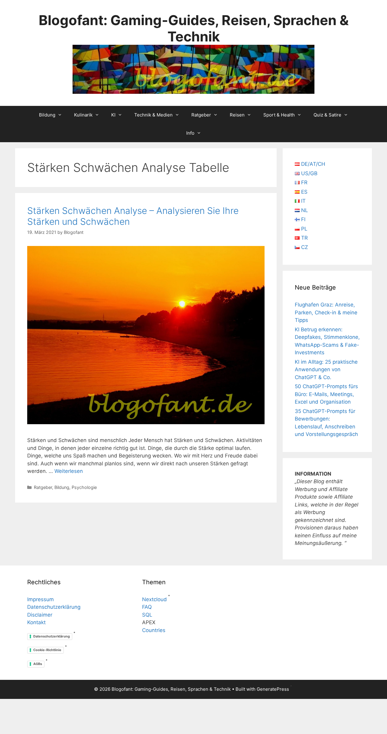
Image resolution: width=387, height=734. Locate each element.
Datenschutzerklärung (53, 607)
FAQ (147, 607)
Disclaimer (39, 615)
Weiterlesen (68, 471)
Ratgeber (201, 115)
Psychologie (84, 487)
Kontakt (36, 622)
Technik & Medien (153, 115)
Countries (153, 630)
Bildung (47, 115)
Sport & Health (279, 115)
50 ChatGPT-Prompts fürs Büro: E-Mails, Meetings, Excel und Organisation (326, 394)
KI (113, 115)
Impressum (40, 599)
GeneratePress (273, 689)
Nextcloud (154, 599)
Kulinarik (83, 115)
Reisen (237, 115)
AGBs (37, 664)
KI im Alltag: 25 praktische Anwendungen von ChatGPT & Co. (326, 369)
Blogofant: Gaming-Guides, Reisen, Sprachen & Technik (194, 28)
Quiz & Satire (327, 115)
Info (190, 133)
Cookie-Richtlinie (47, 650)
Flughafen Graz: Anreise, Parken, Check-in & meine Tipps (326, 312)
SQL (147, 615)
